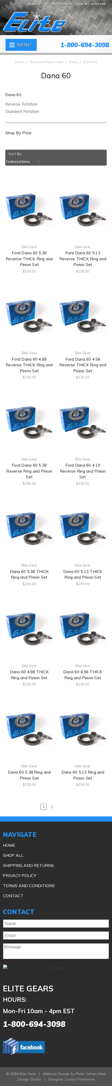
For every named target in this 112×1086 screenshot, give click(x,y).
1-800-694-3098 (84, 45)
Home (20, 62)
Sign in (82, 4)
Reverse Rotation (21, 104)
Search (34, 4)
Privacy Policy (19, 875)
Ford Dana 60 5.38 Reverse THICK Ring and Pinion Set (29, 258)
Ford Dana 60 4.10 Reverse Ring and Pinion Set (83, 471)
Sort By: (15, 154)
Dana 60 (90, 62)
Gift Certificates (58, 4)
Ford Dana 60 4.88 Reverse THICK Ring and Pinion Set (29, 365)
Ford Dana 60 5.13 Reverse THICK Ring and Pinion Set (83, 258)
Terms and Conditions (29, 885)
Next (98, 806)
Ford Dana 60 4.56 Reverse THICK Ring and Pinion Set (83, 365)
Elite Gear (45, 25)
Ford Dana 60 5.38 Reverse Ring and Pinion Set (29, 471)
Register (98, 4)
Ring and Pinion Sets (47, 62)
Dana (73, 62)
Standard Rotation (22, 111)
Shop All (13, 855)
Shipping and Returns (28, 865)
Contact (13, 895)
